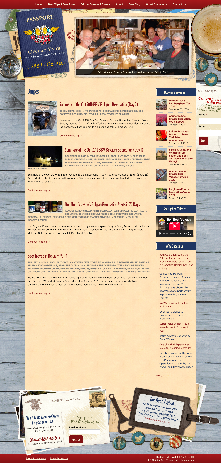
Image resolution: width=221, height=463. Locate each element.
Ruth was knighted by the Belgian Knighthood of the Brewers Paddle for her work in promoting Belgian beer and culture (176, 261)
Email (203, 126)
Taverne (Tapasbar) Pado (115, 271)
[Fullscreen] (189, 233)
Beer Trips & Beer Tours (61, 4)
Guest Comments (156, 4)
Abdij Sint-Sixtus (121, 156)
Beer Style (90, 262)
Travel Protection (59, 458)
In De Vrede (117, 165)
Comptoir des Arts (71, 114)
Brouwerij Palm (135, 265)
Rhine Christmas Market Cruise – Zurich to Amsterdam (179, 136)
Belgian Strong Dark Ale (134, 262)
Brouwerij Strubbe (67, 268)
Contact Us (179, 4)
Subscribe (76, 439)
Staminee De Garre (118, 114)
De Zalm (132, 268)
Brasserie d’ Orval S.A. (72, 265)
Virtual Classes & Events (95, 4)
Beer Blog (134, 4)
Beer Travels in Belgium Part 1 (47, 256)
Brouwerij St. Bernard (115, 162)
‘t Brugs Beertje (99, 156)
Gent (68, 217)
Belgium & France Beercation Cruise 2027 (179, 192)
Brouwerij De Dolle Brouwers (112, 159)
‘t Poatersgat (93, 111)
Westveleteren (37, 168)
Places (101, 114)
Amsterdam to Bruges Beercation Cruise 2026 (180, 118)
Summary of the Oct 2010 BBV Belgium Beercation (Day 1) (104, 150)
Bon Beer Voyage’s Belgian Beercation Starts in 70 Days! (103, 204)
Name (203, 114)
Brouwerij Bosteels (77, 214)
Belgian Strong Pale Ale (42, 265)
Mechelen (132, 217)
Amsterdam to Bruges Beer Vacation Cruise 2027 (178, 175)
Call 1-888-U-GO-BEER (45, 66)
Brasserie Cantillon (133, 211)
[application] (175, 226)
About (119, 4)
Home (38, 4)
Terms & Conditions (36, 458)
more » (160, 375)
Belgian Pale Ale (108, 262)
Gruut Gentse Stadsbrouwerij (91, 217)
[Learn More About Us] (175, 441)
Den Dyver (90, 114)
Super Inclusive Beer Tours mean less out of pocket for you (174, 327)
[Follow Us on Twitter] (211, 79)
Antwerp (114, 211)
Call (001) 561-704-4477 (158, 417)
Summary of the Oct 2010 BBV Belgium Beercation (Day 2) (99, 104)
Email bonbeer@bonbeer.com (157, 421)
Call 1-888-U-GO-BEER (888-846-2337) (159, 413)
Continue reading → (71, 135)
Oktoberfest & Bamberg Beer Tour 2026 (180, 103)
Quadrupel (92, 271)
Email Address (77, 427)
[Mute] (185, 233)
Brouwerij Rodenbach (41, 268)
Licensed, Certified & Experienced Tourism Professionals (171, 315)
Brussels (58, 217)
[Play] (160, 233)
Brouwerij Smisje (89, 162)
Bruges (138, 111)
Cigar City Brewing (98, 165)
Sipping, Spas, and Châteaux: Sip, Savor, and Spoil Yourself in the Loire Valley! (181, 155)
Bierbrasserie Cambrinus (118, 111)
